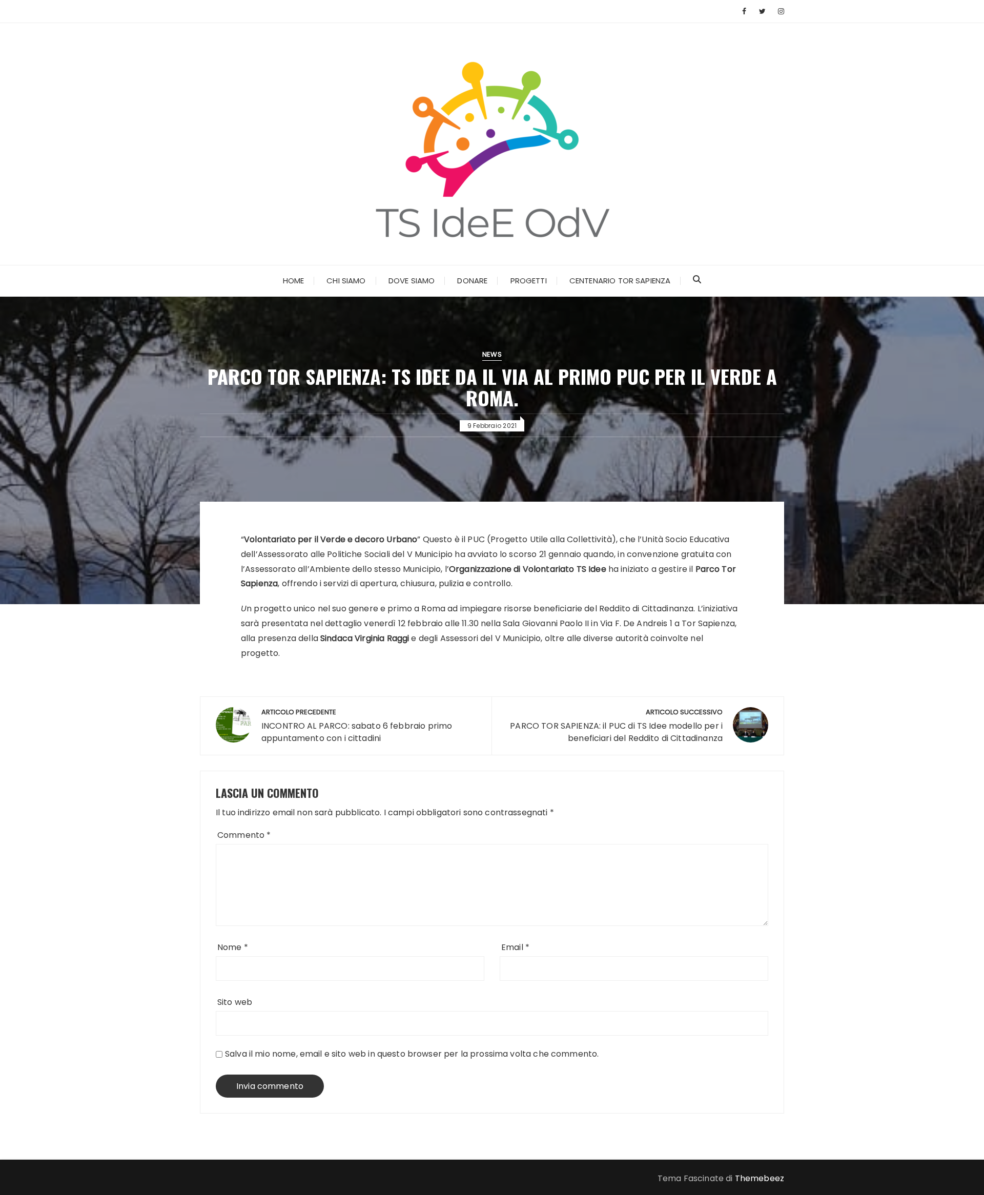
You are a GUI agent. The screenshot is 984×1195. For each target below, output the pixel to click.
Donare (472, 280)
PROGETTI (528, 280)
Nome (232, 947)
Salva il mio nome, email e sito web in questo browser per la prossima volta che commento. (412, 1053)
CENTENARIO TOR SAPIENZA (619, 280)
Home (293, 280)
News (492, 354)
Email (515, 947)
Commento (244, 835)
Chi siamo (345, 280)
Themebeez (759, 1178)
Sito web (234, 1002)
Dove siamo (411, 280)
